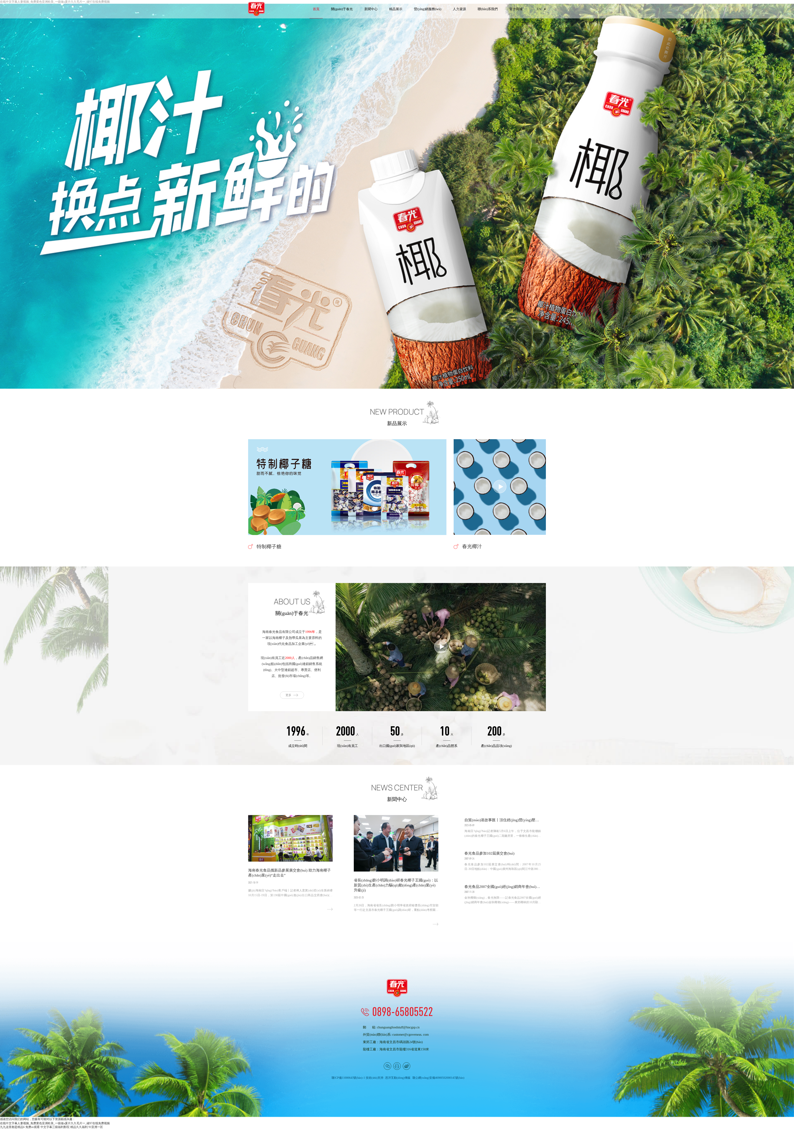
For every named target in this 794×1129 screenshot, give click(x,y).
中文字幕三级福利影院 (55, 1127)
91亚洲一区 (95, 1127)
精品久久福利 (79, 1127)
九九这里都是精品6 (12, 1127)
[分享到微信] (387, 1066)
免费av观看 (32, 1127)
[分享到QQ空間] (397, 1066)
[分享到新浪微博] (406, 1066)
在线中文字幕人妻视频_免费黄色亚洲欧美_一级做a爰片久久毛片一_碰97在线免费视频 (55, 1123)
